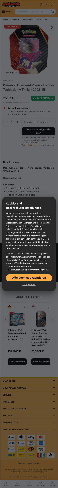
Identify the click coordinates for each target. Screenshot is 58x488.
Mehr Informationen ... (38, 270)
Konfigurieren (29, 284)
